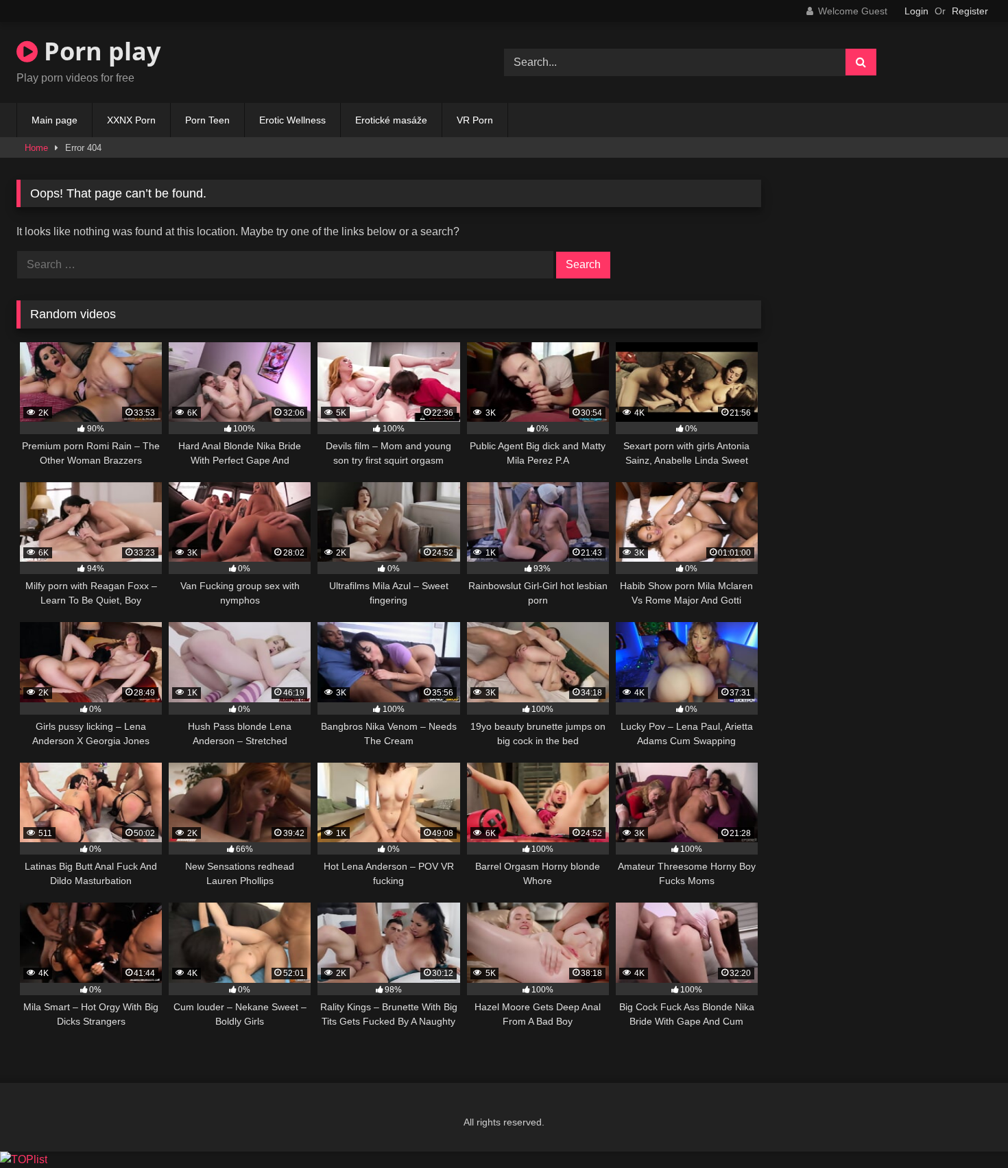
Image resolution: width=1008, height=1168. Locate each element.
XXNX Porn (131, 120)
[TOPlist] (23, 1159)
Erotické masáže (391, 120)
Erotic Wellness (292, 120)
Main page (54, 120)
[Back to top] (965, 1127)
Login (916, 10)
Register (970, 10)
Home (36, 148)
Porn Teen (207, 120)
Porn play (99, 51)
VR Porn (475, 120)
